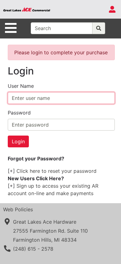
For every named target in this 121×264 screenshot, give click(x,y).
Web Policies (18, 209)
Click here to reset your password (56, 171)
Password (19, 113)
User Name (21, 86)
